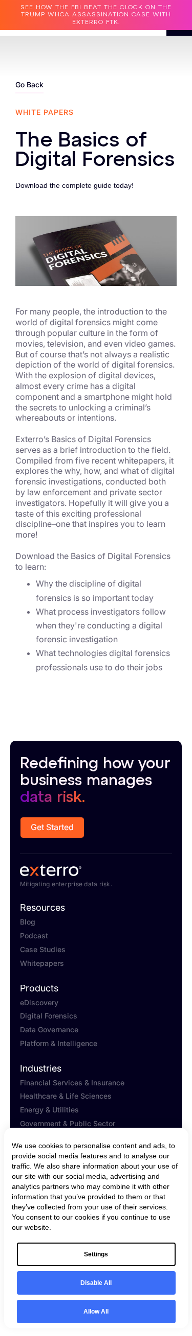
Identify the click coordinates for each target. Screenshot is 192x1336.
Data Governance (49, 1030)
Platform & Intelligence (58, 1043)
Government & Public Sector (67, 1124)
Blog (27, 922)
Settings (96, 1254)
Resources (42, 908)
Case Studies (43, 949)
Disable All (96, 1282)
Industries (40, 1068)
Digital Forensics (48, 1016)
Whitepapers (42, 963)
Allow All (96, 1311)
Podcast (34, 936)
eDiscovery (39, 1003)
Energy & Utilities (49, 1110)
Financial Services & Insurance (72, 1083)
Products (39, 988)
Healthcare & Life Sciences (66, 1096)
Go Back (29, 84)
